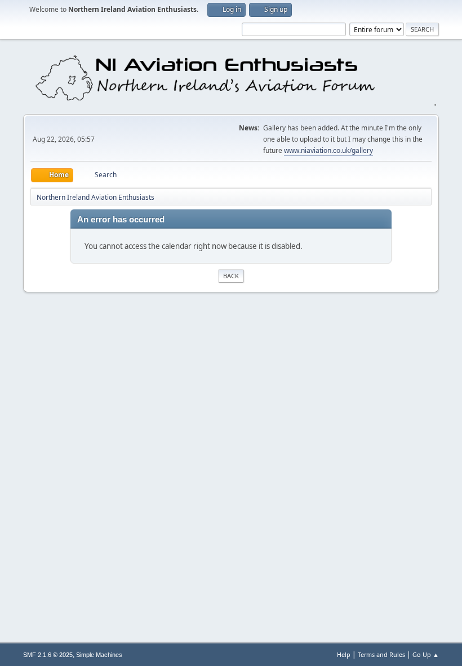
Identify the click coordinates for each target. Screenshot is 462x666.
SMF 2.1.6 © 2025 (48, 654)
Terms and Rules (381, 654)
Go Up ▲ (425, 654)
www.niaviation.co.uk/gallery (328, 150)
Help (343, 654)
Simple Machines (99, 654)
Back (231, 275)
